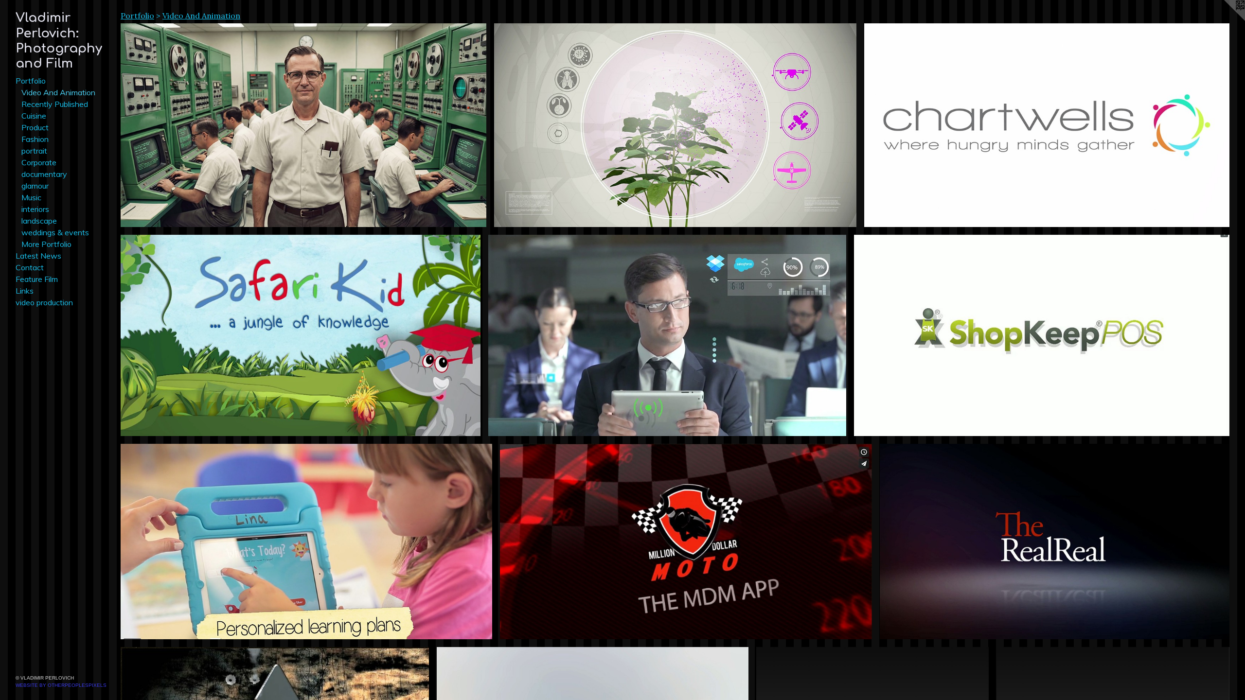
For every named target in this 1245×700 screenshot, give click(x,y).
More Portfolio (46, 244)
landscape (39, 221)
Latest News (38, 256)
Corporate (38, 162)
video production (44, 302)
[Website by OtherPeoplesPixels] (1225, 19)
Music (31, 197)
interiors (35, 209)
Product (35, 127)
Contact (30, 267)
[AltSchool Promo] (306, 541)
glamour (35, 186)
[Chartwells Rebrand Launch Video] (1046, 125)
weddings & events (55, 232)
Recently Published (54, 104)
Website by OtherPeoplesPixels (61, 685)
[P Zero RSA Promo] (303, 125)
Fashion (35, 139)
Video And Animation (58, 92)
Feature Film (37, 279)
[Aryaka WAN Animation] (667, 335)
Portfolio (31, 81)
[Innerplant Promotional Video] (675, 125)
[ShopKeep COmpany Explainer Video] (1041, 335)
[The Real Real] (1054, 541)
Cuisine (33, 116)
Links (25, 291)
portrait (34, 151)
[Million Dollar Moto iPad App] (686, 541)
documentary (44, 174)
